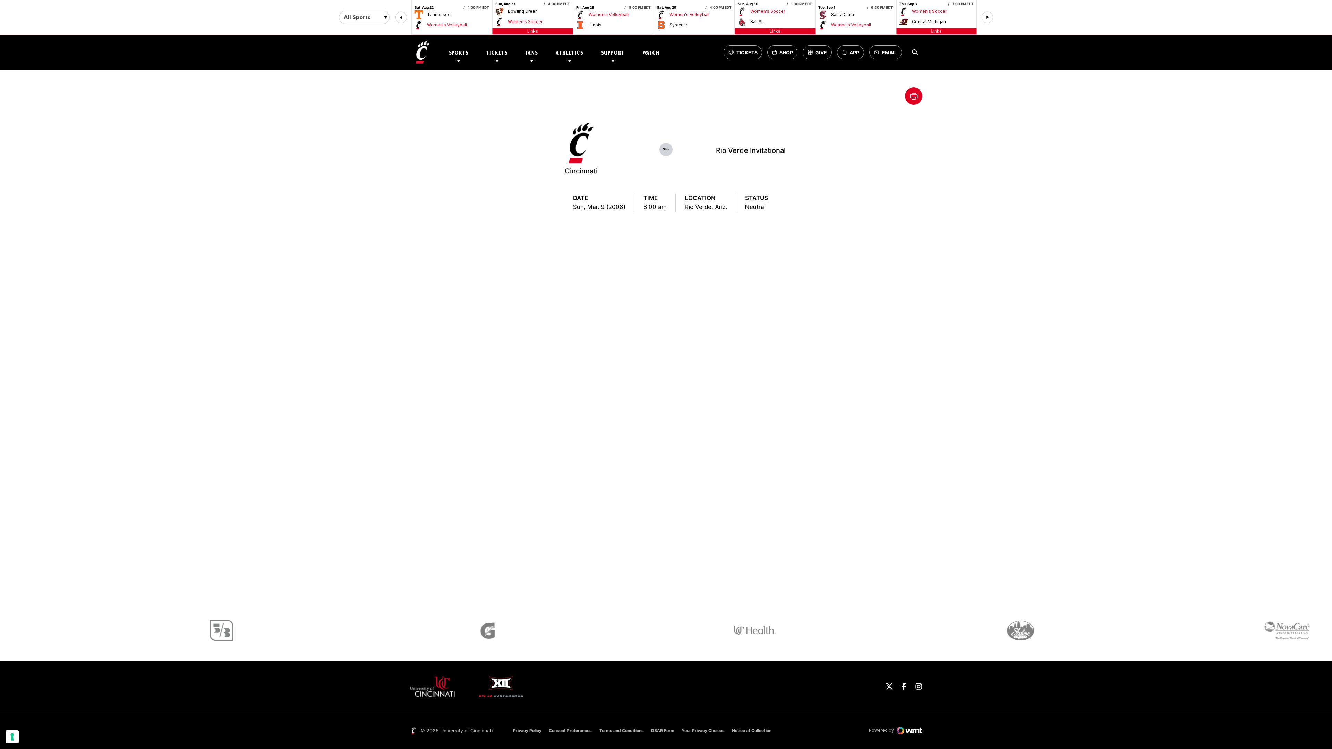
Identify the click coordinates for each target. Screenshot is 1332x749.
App (854, 52)
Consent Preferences (570, 730)
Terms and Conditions (621, 730)
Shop (784, 54)
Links (532, 31)
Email (887, 54)
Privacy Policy (527, 730)
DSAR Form (662, 730)
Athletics (569, 52)
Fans (532, 52)
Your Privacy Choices (703, 730)
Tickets (497, 52)
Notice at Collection (751, 730)
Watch (651, 52)
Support (613, 52)
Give (819, 54)
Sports (459, 52)
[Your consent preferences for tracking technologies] (12, 736)
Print (913, 96)
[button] (401, 17)
